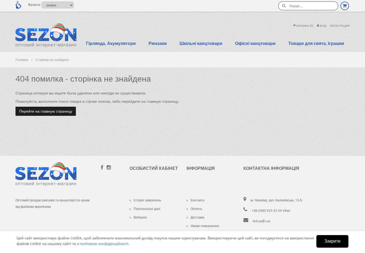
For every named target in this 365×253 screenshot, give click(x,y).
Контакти (197, 200)
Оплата (196, 208)
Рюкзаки (158, 43)
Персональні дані (147, 208)
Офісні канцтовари (255, 43)
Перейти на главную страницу (45, 111)
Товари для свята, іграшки (316, 43)
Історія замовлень (147, 200)
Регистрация (340, 26)
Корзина (304, 26)
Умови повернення (205, 226)
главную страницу (162, 101)
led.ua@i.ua (261, 221)
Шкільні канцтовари (201, 43)
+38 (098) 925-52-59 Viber (271, 210)
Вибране (140, 217)
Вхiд (322, 26)
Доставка (197, 217)
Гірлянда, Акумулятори (111, 43)
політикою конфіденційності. (104, 243)
